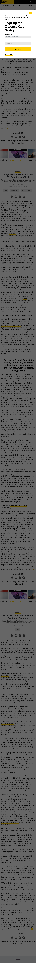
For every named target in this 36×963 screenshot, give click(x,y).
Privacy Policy (9, 54)
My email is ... (9, 34)
